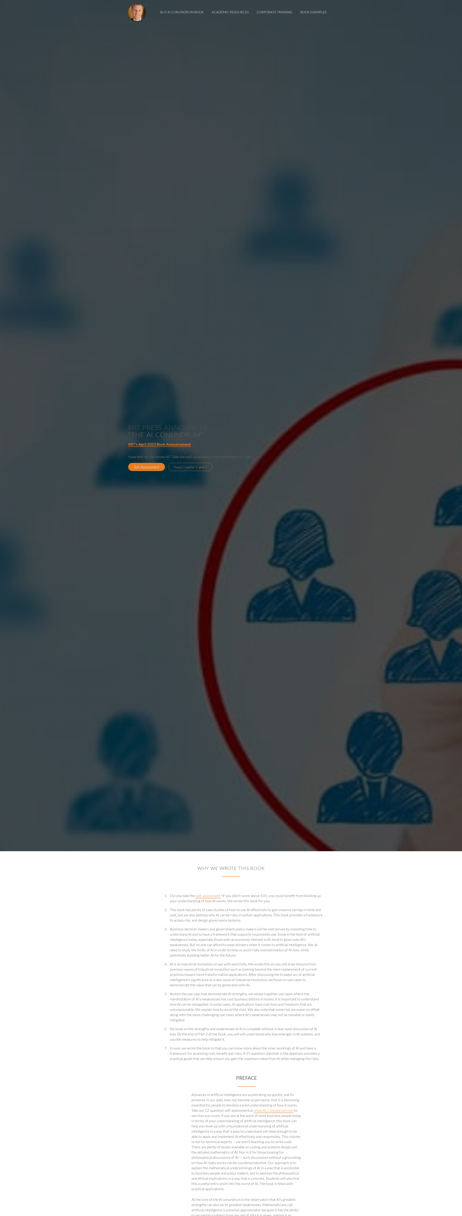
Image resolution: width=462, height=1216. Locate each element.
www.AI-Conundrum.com (273, 1110)
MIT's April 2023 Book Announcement (159, 444)
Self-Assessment (146, 467)
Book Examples (313, 12)
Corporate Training (274, 12)
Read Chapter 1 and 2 (190, 467)
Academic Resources (230, 12)
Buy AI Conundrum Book (182, 12)
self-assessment (208, 895)
